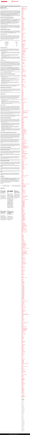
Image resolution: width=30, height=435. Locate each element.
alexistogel (22, 342)
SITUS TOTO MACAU (23, 351)
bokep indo (22, 127)
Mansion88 (22, 138)
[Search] (28, 3)
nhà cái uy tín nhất (23, 243)
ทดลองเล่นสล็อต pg (23, 323)
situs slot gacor (23, 345)
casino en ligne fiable (23, 259)
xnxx (21, 358)
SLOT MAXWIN (23, 201)
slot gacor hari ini (23, 50)
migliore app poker (23, 245)
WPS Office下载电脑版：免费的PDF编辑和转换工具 (10, 192)
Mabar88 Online (23, 379)
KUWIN (22, 16)
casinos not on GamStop (24, 102)
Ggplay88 (22, 375)
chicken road (22, 20)
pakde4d (22, 120)
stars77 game (22, 30)
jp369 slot (22, 94)
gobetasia (22, 304)
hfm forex (22, 124)
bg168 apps (22, 338)
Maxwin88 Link (23, 369)
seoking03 (8, 214)
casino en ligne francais (23, 145)
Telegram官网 (22, 8)
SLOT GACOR (22, 286)
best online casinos (23, 267)
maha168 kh (22, 44)
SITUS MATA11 (23, 302)
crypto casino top (23, 228)
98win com (22, 14)
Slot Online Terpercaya (23, 139)
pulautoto (22, 180)
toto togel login (23, 388)
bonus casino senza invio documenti (25, 146)
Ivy (14, 193)
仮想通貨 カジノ (23, 242)
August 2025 (22, 413)
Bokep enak (22, 150)
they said (22, 159)
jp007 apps (22, 337)
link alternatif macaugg (23, 51)
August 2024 (22, 426)
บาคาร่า (22, 321)
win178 (22, 106)
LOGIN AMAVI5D (23, 223)
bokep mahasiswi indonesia (24, 230)
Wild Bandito (22, 183)
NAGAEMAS (22, 17)
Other (3, 183)
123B (22, 238)
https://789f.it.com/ (23, 60)
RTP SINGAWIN (23, 217)
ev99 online (22, 61)
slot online (22, 108)
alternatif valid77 (23, 332)
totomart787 (22, 235)
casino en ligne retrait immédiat (24, 153)
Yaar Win (22, 109)
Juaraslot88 (22, 105)
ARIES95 (22, 207)
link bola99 (22, 315)
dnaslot (22, 381)
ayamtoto (22, 367)
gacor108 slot (22, 281)
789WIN (22, 90)
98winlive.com (22, 122)
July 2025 (22, 414)
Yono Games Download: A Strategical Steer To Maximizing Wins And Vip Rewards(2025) (10, 212)
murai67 (22, 55)
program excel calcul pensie (24, 366)
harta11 (22, 333)
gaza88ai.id (22, 119)
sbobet (22, 324)
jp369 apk (22, 95)
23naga (22, 171)
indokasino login (23, 308)
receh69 (22, 307)
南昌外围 (22, 189)
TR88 (22, 87)
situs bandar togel (23, 396)
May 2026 (22, 403)
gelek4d (22, 81)
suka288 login (22, 166)
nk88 (21, 65)
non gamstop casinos (23, 71)
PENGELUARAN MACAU (23, 186)
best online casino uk (23, 263)
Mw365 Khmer (22, 99)
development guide (23, 270)
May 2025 (22, 416)
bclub (22, 58)
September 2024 (23, 425)
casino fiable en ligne (23, 129)
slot (21, 275)
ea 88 (22, 83)
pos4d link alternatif (23, 185)
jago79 (22, 78)
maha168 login (23, 45)
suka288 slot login (23, 200)
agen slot (22, 7)
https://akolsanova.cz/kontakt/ (24, 301)
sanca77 (22, 104)
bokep (22, 80)
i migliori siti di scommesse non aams (25, 110)
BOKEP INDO (22, 226)
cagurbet (22, 22)
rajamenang (22, 391)
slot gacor (22, 27)
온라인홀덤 (22, 134)
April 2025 (22, 417)
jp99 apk (22, 96)
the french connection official (24, 157)
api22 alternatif (23, 125)
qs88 (21, 116)
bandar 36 (22, 258)
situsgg (22, 39)
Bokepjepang (22, 274)
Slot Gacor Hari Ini (23, 155)
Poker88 (22, 231)
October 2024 (22, 424)
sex (21, 173)
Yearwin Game (22, 240)
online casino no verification (24, 196)
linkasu (22, 234)
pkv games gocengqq (16, 80)
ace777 (22, 21)
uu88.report (22, 28)
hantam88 (22, 103)
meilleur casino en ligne (23, 141)
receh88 (22, 208)
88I (21, 233)
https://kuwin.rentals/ (23, 75)
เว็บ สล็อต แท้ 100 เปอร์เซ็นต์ (24, 164)
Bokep (22, 11)
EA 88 (22, 38)
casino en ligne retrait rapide (24, 133)
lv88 (21, 15)
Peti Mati (22, 376)
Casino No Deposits (23, 18)
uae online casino (23, 131)
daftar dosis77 (22, 368)
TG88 (22, 73)
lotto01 (22, 377)
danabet (22, 268)
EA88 (22, 32)
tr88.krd (22, 89)
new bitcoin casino (23, 224)
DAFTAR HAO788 (23, 37)
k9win (22, 67)
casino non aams (23, 249)
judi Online (22, 191)
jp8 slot (22, 97)
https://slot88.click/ (23, 192)
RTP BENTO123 (23, 219)
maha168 (22, 46)
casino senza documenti (23, 117)
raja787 (22, 280)
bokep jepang (22, 169)
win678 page (22, 85)
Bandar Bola (22, 361)
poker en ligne (22, 152)
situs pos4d (22, 168)
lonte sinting (22, 382)
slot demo (22, 187)
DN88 (22, 31)
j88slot (22, 222)
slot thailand (22, 53)
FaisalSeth (1, 193)
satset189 (22, 236)
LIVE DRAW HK (23, 318)
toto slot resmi (22, 354)
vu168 (22, 154)
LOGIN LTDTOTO (23, 210)
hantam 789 (22, 319)
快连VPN (22, 346)
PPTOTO (22, 24)
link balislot (22, 149)
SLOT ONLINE (22, 214)
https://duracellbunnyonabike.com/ (25, 322)
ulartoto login (22, 272)
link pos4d (22, 179)
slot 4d (22, 265)
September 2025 (23, 412)
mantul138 (22, 355)
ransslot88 (22, 221)
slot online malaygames (23, 374)
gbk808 (22, 339)
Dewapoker (22, 303)
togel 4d (22, 29)
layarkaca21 (22, 309)
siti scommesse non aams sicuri (24, 112)
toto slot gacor (22, 247)
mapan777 (22, 118)
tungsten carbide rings (23, 252)
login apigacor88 (23, 344)
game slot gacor (23, 257)
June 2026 (22, 402)
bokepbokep (22, 360)
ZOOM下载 (22, 279)
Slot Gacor (22, 62)
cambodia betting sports (23, 330)
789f (21, 64)
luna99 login (22, 92)
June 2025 (22, 415)
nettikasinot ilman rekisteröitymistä (25, 363)
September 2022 (23, 429)
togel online (22, 163)
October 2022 (22, 428)
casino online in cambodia (24, 98)
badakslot (22, 348)
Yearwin (22, 250)
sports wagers (22, 384)
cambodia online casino (23, 9)
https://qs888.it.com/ (23, 57)
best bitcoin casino (23, 193)
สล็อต (22, 198)
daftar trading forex (23, 43)
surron (22, 284)
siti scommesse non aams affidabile (25, 147)
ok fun (22, 82)
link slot (22, 397)
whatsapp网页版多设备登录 (24, 229)
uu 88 (22, 13)
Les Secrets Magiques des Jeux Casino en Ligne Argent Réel (3, 192)
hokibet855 (22, 69)
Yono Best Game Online (23, 227)
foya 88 (22, 347)
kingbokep (22, 389)
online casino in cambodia (24, 277)
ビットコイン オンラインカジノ (24, 140)
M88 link (22, 36)
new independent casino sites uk (24, 199)
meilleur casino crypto (23, 132)
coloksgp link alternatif (23, 326)
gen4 (21, 356)
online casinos (22, 261)
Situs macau (22, 271)
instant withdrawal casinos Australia (25, 314)
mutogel (22, 317)
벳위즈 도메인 (22, 241)
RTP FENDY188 (23, 220)
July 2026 (22, 401)
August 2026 (22, 400)
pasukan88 (22, 316)
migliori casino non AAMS (24, 244)
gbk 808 (22, 68)
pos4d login (22, 161)
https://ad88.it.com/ (23, 59)
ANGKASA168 (22, 298)
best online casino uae (23, 148)
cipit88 (22, 194)
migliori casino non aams (24, 251)
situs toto (22, 177)
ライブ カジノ (22, 136)
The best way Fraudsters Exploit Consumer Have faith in (17, 192)
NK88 (22, 74)
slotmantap (22, 254)
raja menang (22, 392)
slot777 (22, 331)
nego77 (22, 353)
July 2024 (22, 427)
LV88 (21, 88)
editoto (22, 278)
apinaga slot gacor (23, 54)
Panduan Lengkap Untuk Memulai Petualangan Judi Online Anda (3, 212)
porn (21, 101)
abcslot (22, 273)
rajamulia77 (22, 23)
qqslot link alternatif (23, 383)
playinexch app (23, 237)
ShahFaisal (1, 213)
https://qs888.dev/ (23, 197)
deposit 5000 (22, 156)
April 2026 (22, 404)
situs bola (22, 72)
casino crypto (22, 113)
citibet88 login (22, 395)
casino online (22, 111)
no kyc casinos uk (23, 190)
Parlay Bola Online (23, 311)
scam (22, 340)
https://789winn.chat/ (23, 76)
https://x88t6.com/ (23, 41)
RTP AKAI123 (22, 215)
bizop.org (22, 312)
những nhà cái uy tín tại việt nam (24, 48)
